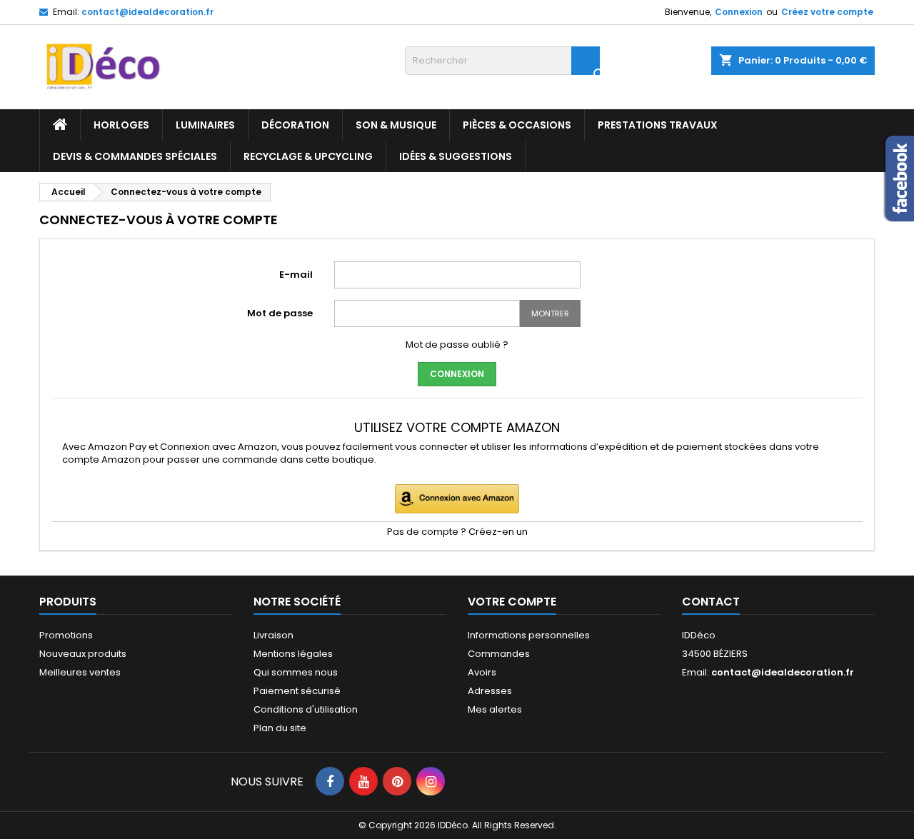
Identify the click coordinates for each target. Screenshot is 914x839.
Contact (711, 601)
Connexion (739, 12)
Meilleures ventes (80, 672)
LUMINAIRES (205, 125)
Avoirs (482, 672)
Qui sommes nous (295, 672)
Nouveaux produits (82, 653)
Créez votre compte (827, 12)
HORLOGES (121, 125)
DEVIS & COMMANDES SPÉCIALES (135, 156)
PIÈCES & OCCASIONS (517, 125)
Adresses (490, 691)
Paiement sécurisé (297, 691)
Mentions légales (293, 653)
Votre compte (512, 601)
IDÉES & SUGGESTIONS (455, 156)
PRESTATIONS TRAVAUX (658, 125)
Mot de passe (280, 313)
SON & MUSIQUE (396, 125)
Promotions (66, 635)
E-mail (296, 274)
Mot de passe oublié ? (457, 344)
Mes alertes (495, 709)
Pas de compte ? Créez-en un (457, 531)
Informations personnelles (529, 635)
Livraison (273, 635)
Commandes (499, 653)
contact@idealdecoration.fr (147, 12)
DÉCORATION (295, 125)
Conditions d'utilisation (305, 709)
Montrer (550, 313)
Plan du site (279, 728)
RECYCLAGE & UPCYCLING (308, 156)
